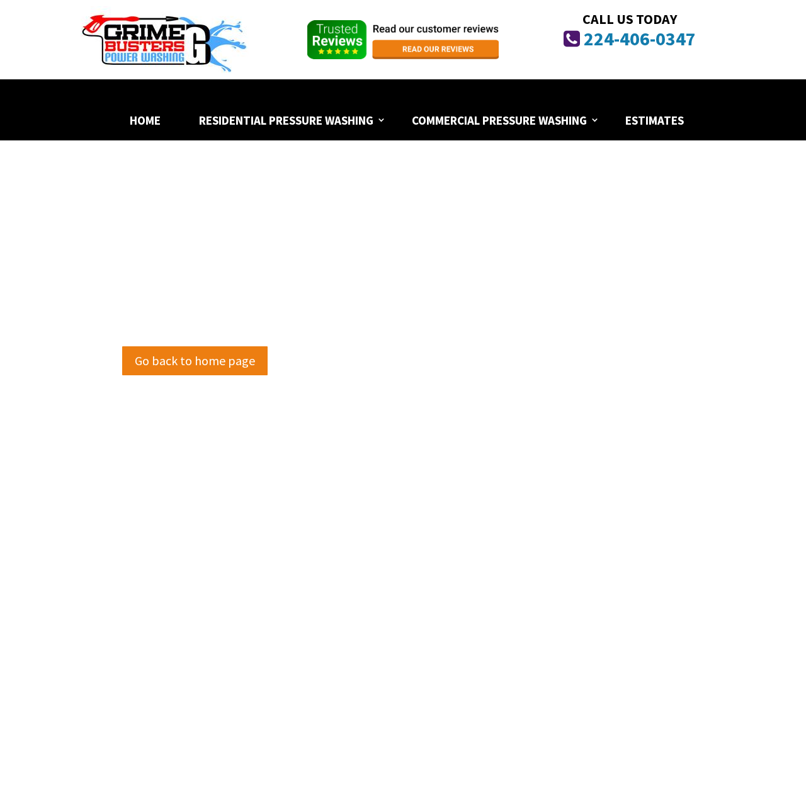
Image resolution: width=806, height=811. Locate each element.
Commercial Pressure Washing (499, 120)
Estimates (654, 120)
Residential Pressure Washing (286, 120)
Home (145, 120)
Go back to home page (195, 360)
